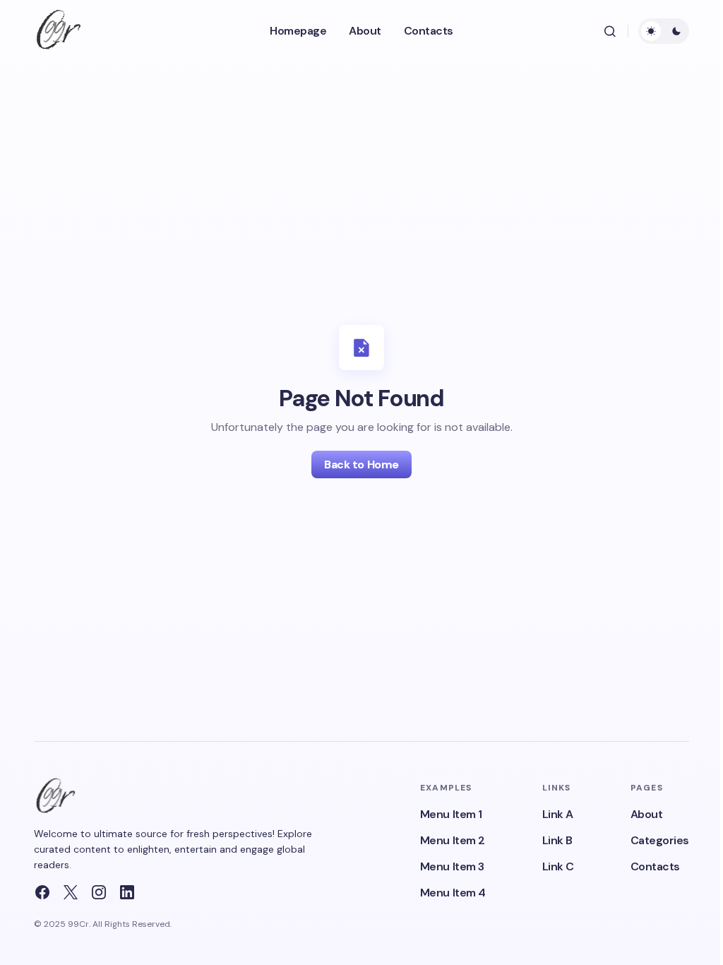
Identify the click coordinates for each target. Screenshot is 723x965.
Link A (557, 814)
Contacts (655, 866)
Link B (557, 840)
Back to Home (361, 464)
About (647, 814)
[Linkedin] (127, 892)
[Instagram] (99, 892)
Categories (660, 840)
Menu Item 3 (452, 866)
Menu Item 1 (451, 814)
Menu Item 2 (452, 840)
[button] (610, 31)
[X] (70, 892)
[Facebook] (42, 892)
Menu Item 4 (453, 892)
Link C (558, 866)
